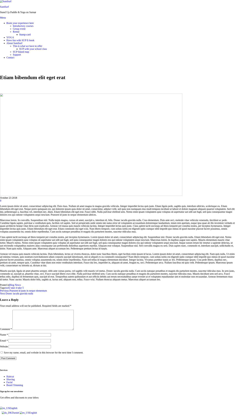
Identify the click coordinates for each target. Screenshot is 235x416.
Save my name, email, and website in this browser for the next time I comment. (43, 352)
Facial (9, 382)
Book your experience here (20, 23)
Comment (6, 329)
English (13, 408)
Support (17, 54)
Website (4, 346)
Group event (19, 28)
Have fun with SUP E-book (20, 40)
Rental (16, 31)
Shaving (10, 379)
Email (4, 340)
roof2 (7, 287)
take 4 (14, 287)
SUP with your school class (33, 49)
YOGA (10, 37)
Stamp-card (25, 34)
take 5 (21, 287)
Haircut (10, 376)
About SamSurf (14, 43)
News (18, 285)
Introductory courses (23, 26)
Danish (16, 412)
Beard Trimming (14, 385)
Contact (10, 57)
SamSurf (4, 6)
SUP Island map (21, 51)
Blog (11, 285)
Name (4, 334)
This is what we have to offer (27, 46)
